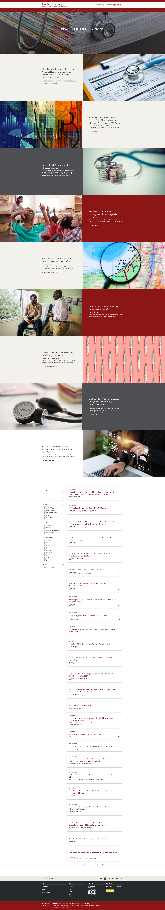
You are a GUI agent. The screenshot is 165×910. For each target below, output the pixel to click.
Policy (70, 889)
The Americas (49, 525)
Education (80, 10)
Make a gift (110, 890)
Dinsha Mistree (80, 779)
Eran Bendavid (84, 722)
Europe (48, 529)
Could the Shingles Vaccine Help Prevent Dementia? (87, 734)
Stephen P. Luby (99, 779)
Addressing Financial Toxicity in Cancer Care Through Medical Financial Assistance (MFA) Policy (90, 555)
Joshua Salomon (83, 678)
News (50, 10)
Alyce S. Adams (72, 558)
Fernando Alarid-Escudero (74, 827)
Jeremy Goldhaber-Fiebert (74, 694)
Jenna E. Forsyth (72, 779)
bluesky (101, 878)
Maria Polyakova (72, 572)
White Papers (49, 557)
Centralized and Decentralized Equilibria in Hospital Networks (90, 839)
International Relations (51, 508)
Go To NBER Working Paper (95, 225)
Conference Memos (50, 549)
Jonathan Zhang (92, 510)
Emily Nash (86, 779)
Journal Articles (49, 554)
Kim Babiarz (77, 496)
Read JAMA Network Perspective (49, 366)
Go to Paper (44, 86)
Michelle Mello (72, 795)
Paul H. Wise (71, 618)
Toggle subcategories (63, 507)
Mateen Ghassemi (79, 558)
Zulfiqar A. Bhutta (73, 763)
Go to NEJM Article (93, 318)
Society (48, 518)
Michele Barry (90, 722)
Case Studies (49, 547)
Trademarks (71, 905)
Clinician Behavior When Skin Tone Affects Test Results (88, 508)
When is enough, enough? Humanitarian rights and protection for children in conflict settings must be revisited (91, 760)
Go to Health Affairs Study (48, 460)
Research (44, 10)
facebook (109, 878)
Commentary (49, 550)
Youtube (94, 890)
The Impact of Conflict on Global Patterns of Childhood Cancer (90, 746)
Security (48, 513)
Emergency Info (85, 903)
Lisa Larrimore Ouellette (74, 678)
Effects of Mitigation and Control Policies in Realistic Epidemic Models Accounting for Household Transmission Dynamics (93, 824)
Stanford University (47, 1)
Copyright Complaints (96, 905)
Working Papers (49, 560)
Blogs (47, 542)
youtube (113, 878)
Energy (47, 515)
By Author (45, 490)
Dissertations (49, 552)
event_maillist (117, 878)
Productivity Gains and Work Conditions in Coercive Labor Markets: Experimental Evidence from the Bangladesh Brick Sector (92, 493)
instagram (105, 878)
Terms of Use (56, 905)
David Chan (78, 811)
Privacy (61, 905)
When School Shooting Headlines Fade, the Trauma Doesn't (89, 644)
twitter (121, 878)
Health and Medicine (50, 510)
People (56, 10)
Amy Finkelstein (84, 510)
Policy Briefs (72, 10)
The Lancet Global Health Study (49, 272)
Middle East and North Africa (52, 530)
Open (119, 498)
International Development (52, 512)
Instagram (89, 893)
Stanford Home (57, 903)
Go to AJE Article (93, 414)
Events (86, 10)
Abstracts (48, 540)
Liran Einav (77, 510)
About (92, 10)
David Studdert (72, 811)
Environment (49, 517)
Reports (48, 559)
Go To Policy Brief (93, 131)
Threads (94, 893)
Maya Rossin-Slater (73, 646)
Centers (70, 893)
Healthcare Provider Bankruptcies (81, 706)
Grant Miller (71, 496)
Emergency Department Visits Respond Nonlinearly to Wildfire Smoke (93, 853)
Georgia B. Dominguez (82, 763)
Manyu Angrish (92, 779)
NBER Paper (44, 178)
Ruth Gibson (71, 722)
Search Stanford (76, 903)
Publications (63, 10)
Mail (89, 890)
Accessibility (87, 905)
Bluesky (91, 890)
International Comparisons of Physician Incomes (86, 570)
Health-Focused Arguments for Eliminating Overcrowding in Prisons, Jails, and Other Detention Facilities (92, 691)
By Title (45, 497)
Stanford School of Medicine (110, 5)
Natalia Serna (72, 841)
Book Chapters (49, 545)
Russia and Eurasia (50, 532)
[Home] (54, 5)
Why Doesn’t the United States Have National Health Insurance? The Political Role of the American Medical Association (92, 523)
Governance (49, 507)
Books (47, 544)
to (50, 567)
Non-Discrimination (79, 905)
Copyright (66, 905)
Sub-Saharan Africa (50, 534)
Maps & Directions (66, 903)
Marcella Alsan (72, 510)
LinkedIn (91, 893)
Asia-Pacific (48, 527)
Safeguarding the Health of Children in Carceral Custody (88, 615)
